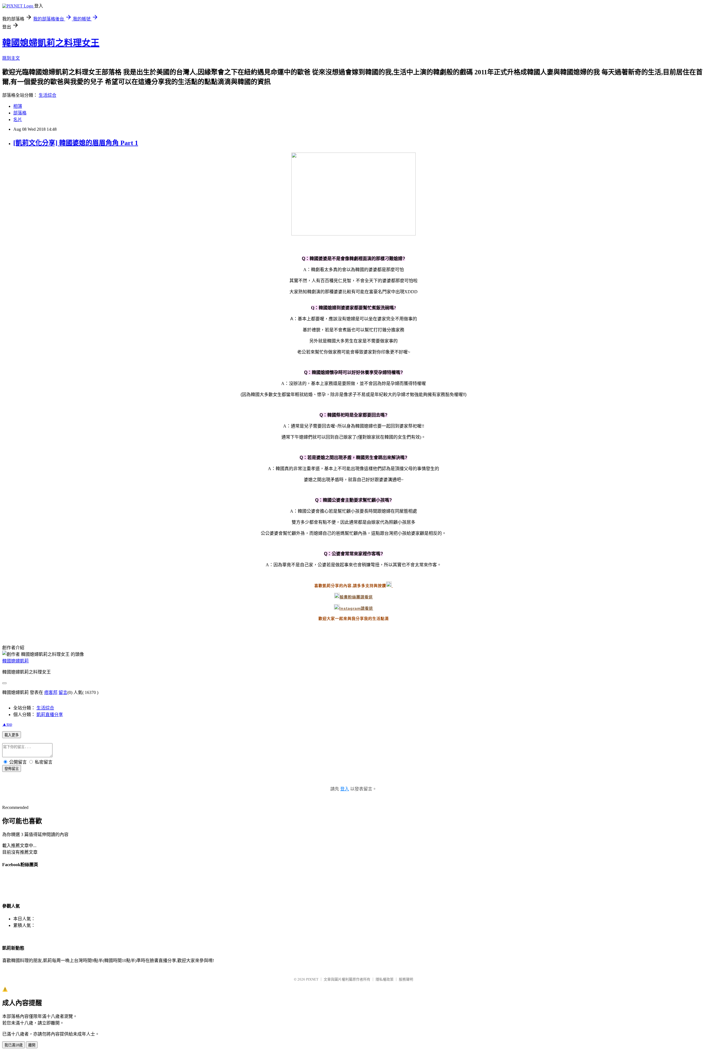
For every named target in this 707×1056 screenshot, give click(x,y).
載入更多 (11, 735)
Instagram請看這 (356, 608)
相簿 (17, 106)
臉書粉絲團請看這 (356, 597)
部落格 (20, 113)
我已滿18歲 (13, 1045)
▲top (7, 724)
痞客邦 (50, 692)
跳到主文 (11, 58)
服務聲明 (406, 979)
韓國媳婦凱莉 (15, 661)
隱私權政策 (385, 979)
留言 (63, 692)
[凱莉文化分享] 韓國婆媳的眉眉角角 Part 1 (75, 142)
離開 (31, 1045)
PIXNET (312, 979)
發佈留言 (11, 769)
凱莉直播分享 (49, 714)
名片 (17, 119)
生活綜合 (47, 95)
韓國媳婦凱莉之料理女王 (50, 43)
